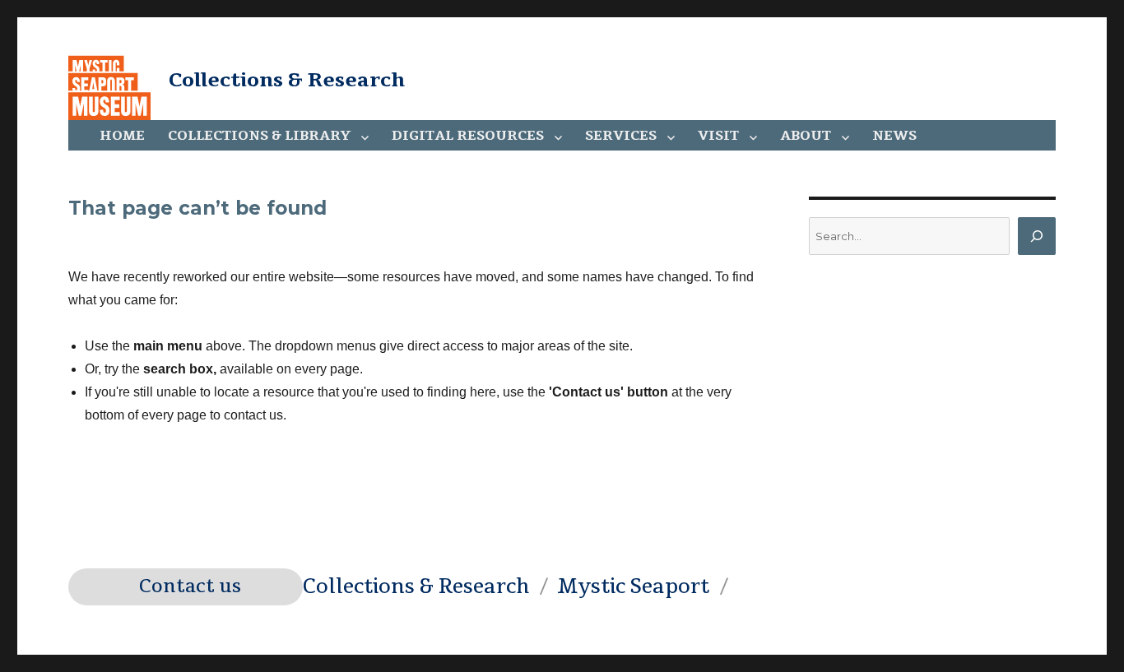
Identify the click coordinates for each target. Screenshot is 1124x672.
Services (621, 136)
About (805, 136)
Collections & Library (259, 136)
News (894, 136)
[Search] (1037, 236)
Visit (718, 136)
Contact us (190, 586)
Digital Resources (468, 136)
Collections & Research (287, 80)
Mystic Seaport (633, 586)
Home (122, 136)
